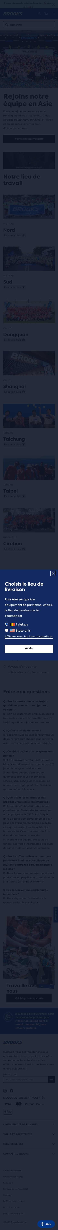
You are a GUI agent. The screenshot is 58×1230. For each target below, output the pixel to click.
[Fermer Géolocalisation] (53, 573)
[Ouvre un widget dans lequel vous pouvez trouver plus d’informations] (46, 1224)
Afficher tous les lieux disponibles (29, 636)
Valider (29, 648)
